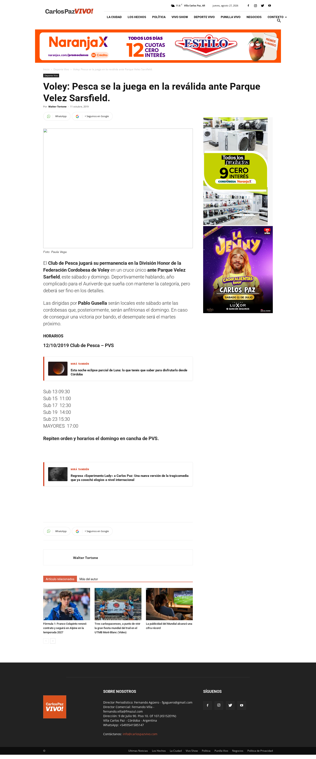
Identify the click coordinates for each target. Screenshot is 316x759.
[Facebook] (248, 6)
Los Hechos (137, 17)
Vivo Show (180, 17)
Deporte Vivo (204, 17)
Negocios (254, 17)
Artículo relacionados (60, 579)
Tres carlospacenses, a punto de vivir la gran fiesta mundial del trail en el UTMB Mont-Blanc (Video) (117, 628)
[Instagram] (255, 6)
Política (159, 17)
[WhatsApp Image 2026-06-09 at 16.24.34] (238, 312)
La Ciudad (114, 17)
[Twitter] (262, 6)
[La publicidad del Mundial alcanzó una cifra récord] (169, 604)
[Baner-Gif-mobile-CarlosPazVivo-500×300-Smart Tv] (235, 224)
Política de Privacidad (260, 751)
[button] (279, 21)
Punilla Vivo (231, 17)
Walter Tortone (57, 106)
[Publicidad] (158, 46)
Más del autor (89, 579)
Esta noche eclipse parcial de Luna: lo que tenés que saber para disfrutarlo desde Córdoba (129, 372)
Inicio (46, 69)
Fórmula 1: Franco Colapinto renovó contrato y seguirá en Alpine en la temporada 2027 (64, 628)
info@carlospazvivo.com (140, 734)
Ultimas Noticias (138, 751)
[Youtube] (269, 6)
